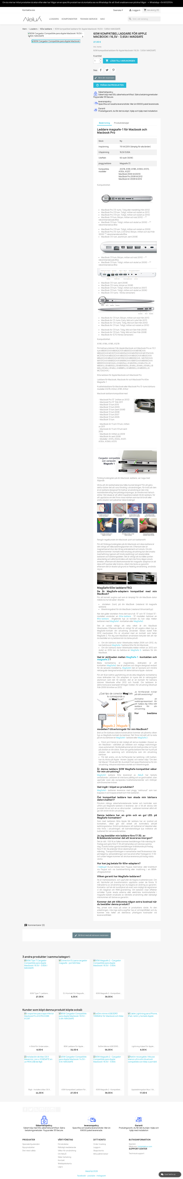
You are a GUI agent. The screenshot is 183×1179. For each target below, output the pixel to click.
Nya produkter (28, 1147)
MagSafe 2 (143, 737)
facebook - (82, 1175)
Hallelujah (102, 867)
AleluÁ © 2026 (91, 1171)
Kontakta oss (28, 10)
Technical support (136, 1153)
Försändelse (63, 1144)
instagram (101, 1175)
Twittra (107, 69)
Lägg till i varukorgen (120, 60)
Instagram (52, 1109)
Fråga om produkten (110, 85)
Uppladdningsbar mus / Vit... (143, 1089)
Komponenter (69, 19)
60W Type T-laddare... (39, 993)
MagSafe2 (138, 621)
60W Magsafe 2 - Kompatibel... (109, 993)
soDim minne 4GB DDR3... (109, 1046)
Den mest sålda (28, 1150)
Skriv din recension (106, 78)
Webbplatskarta (65, 1163)
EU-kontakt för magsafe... (74, 993)
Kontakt (61, 1160)
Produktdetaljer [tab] (121, 123)
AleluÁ (140, 775)
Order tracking (99, 1144)
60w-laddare (125, 616)
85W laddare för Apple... (74, 1046)
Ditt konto (99, 1139)
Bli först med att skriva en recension (93, 935)
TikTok (58, 1109)
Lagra (60, 1167)
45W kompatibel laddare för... (74, 1089)
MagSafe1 (114, 621)
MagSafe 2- (136, 650)
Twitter (30, 1109)
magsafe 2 (103, 659)
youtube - (92, 1175)
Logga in (96, 1147)
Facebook (25, 1109)
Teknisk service (88, 19)
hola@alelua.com (145, 1146)
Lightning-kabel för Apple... (143, 1046)
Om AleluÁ (62, 1154)
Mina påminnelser (100, 1154)
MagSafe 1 (132, 657)
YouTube (41, 1109)
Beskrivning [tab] (104, 123)
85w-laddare (103, 618)
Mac (102, 19)
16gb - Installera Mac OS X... (39, 1089)
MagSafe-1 (117, 645)
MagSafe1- (121, 737)
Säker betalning (64, 1157)
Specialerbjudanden (31, 1144)
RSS (36, 1109)
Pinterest (113, 69)
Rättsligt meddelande (67, 1147)
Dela (100, 69)
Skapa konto (98, 1150)
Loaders (54, 19)
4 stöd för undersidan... (39, 1046)
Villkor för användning (67, 1150)
